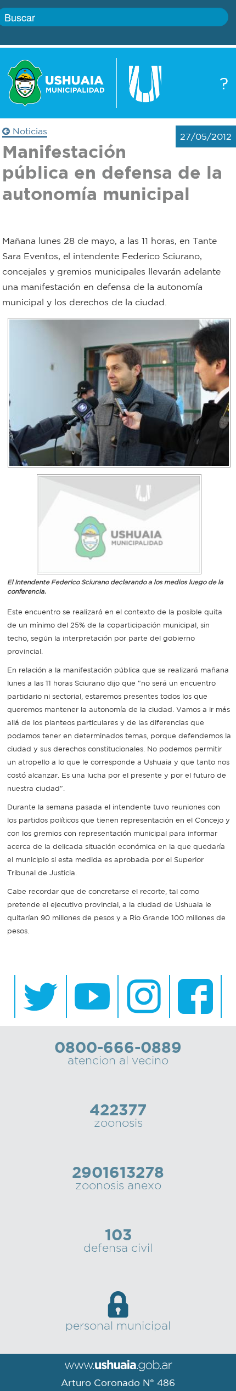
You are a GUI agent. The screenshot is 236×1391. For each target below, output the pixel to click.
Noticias (28, 131)
